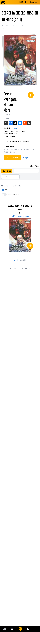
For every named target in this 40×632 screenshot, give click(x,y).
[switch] (4, 194)
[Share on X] (15, 123)
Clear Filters (34, 166)
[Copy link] (6, 123)
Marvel (7, 114)
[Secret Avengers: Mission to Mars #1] (20, 235)
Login (25, 158)
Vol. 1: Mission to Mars (20, 216)
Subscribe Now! (12, 158)
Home (4, 26)
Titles (10, 26)
